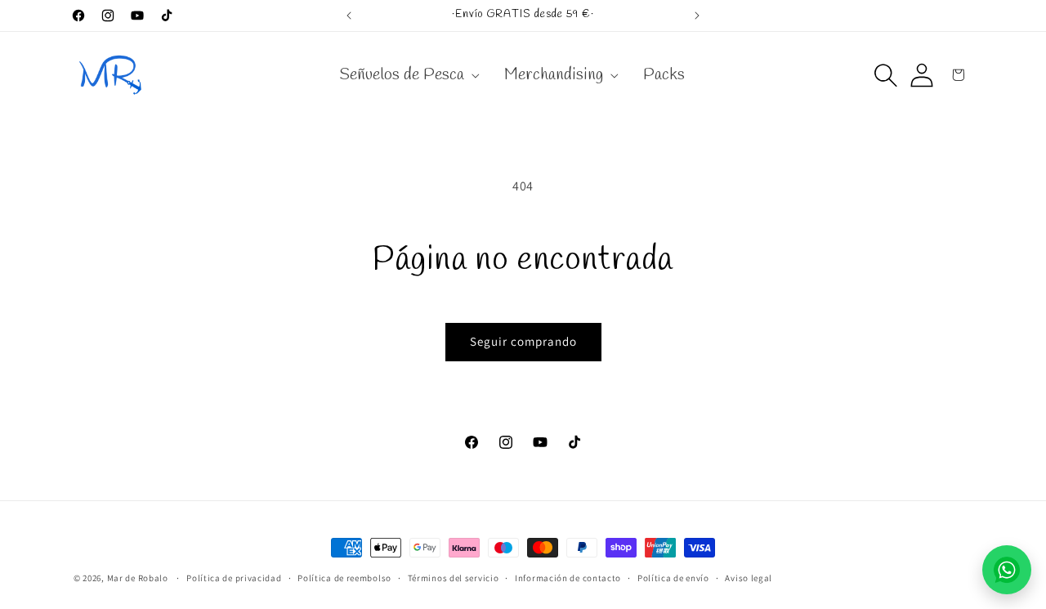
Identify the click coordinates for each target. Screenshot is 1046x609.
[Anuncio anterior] (349, 15)
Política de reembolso (344, 578)
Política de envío (673, 578)
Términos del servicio (453, 578)
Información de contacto (568, 578)
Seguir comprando (523, 341)
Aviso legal (748, 578)
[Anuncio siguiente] (697, 15)
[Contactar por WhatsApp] (1006, 569)
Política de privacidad (233, 578)
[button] (407, 75)
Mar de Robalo (137, 578)
